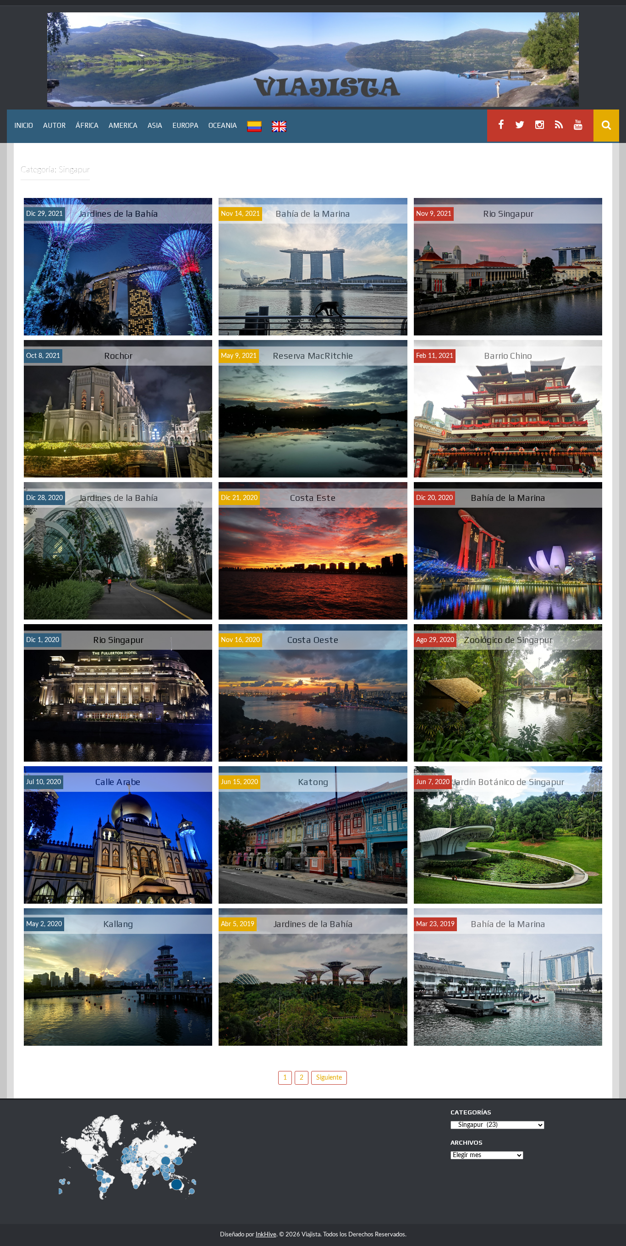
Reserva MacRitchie (313, 355)
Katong (313, 781)
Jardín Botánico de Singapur (508, 781)
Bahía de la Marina (313, 213)
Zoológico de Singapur (508, 639)
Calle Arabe (118, 781)
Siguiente (329, 1078)
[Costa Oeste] (313, 694)
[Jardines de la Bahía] (118, 268)
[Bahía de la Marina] (313, 268)
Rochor (118, 355)
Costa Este (313, 497)
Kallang (118, 923)
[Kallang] (118, 978)
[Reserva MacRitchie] (313, 410)
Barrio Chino (508, 355)
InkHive (266, 1235)
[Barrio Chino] (508, 410)
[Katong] (313, 836)
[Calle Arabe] (118, 836)
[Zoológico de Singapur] (508, 694)
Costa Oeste (313, 639)
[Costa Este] (313, 552)
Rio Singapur (508, 213)
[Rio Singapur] (508, 268)
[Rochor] (118, 410)
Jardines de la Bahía (118, 213)
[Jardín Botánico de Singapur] (508, 836)
